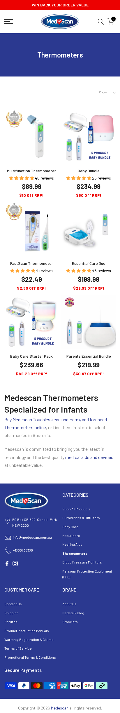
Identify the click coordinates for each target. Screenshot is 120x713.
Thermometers (74, 553)
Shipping (11, 613)
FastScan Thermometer (31, 263)
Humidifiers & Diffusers (81, 518)
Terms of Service (18, 648)
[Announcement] (60, 4)
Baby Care (70, 527)
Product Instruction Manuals (26, 631)
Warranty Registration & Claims (29, 639)
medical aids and (81, 457)
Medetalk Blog (73, 613)
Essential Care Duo (88, 263)
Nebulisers (71, 535)
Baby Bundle (89, 170)
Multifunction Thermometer (31, 170)
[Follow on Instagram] (15, 563)
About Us (69, 604)
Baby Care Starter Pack (31, 356)
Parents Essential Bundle (88, 356)
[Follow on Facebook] (7, 563)
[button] (22, 177)
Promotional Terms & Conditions (30, 657)
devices (105, 457)
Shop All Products (76, 509)
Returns (10, 622)
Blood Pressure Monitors (82, 562)
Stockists (70, 622)
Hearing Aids (72, 544)
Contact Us (13, 604)
